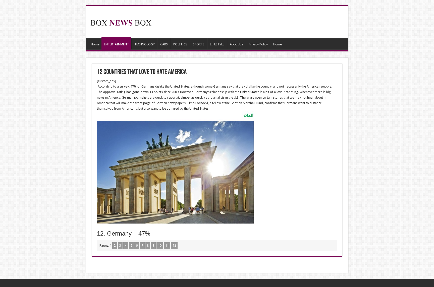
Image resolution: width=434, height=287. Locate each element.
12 (174, 245)
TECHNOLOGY (144, 44)
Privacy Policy (258, 44)
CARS (164, 44)
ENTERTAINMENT (116, 44)
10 (159, 245)
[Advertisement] (253, 22)
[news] (121, 22)
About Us (236, 44)
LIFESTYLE (217, 44)
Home (95, 44)
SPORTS (198, 44)
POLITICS (180, 44)
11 (167, 245)
